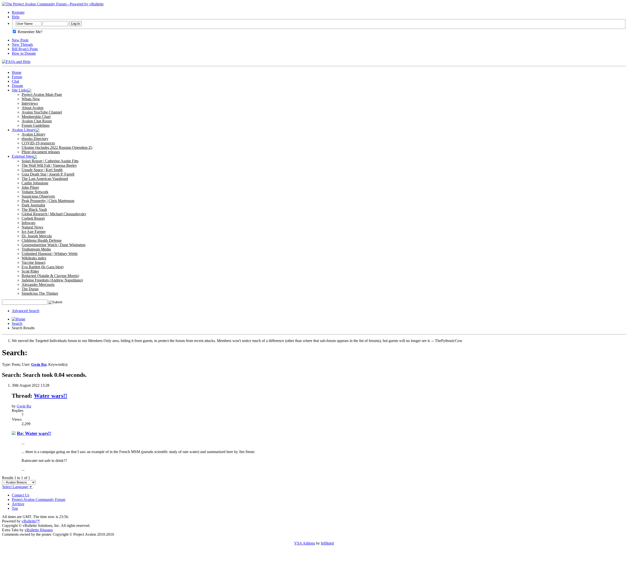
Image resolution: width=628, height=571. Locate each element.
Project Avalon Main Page (42, 94)
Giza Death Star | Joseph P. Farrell (48, 174)
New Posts (20, 40)
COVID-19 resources (38, 143)
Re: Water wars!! (34, 433)
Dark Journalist (33, 205)
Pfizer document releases (41, 152)
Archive (18, 504)
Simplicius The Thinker (40, 293)
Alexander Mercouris (38, 284)
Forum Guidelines (36, 125)
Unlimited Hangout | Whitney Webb (50, 254)
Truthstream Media (36, 249)
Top (15, 508)
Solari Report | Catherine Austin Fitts (50, 161)
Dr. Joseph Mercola (37, 236)
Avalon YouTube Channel (42, 112)
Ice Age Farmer (34, 231)
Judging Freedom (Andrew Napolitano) (52, 280)
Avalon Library (24, 130)
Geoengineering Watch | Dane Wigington (53, 245)
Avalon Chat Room (37, 121)
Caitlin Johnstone (35, 183)
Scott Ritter (30, 271)
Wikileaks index (34, 258)
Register (18, 12)
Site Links (19, 90)
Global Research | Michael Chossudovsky (54, 214)
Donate (17, 86)
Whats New (31, 99)
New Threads (22, 44)
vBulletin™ (31, 521)
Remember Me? (29, 32)
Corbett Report (33, 218)
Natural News (32, 227)
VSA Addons (304, 543)
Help (15, 17)
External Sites (22, 156)
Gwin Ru (24, 406)
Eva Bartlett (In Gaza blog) (43, 267)
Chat (15, 81)
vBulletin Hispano (39, 530)
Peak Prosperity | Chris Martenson (48, 201)
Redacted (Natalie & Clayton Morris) (50, 276)
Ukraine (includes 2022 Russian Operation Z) (57, 147)
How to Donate (24, 53)
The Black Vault (34, 209)
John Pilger (30, 187)
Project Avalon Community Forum (38, 499)
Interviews (30, 103)
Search (17, 323)
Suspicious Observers (38, 196)
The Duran (30, 289)
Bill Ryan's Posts (25, 49)
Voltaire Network (35, 192)
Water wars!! (50, 396)
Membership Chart (36, 116)
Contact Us (20, 495)
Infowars (28, 223)
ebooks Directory (35, 139)
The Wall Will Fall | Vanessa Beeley (49, 165)
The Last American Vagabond (45, 179)
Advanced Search (25, 311)
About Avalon (32, 108)
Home (16, 72)
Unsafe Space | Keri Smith (42, 170)
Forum (17, 77)
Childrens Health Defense (42, 240)
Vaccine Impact (33, 262)
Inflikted (327, 543)
